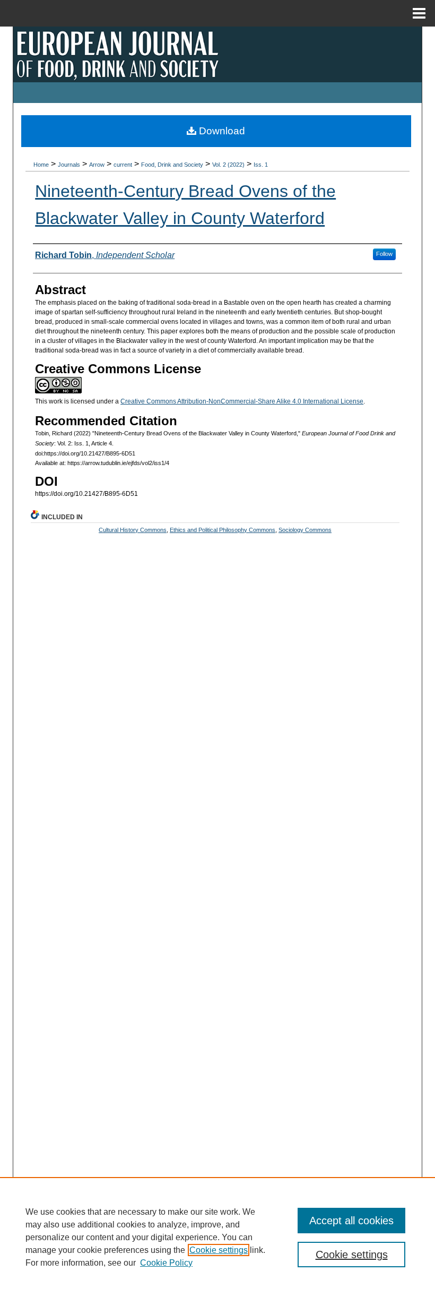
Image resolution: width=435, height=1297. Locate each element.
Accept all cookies (351, 1220)
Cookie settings (218, 1250)
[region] (217, 1237)
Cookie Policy (166, 1262)
